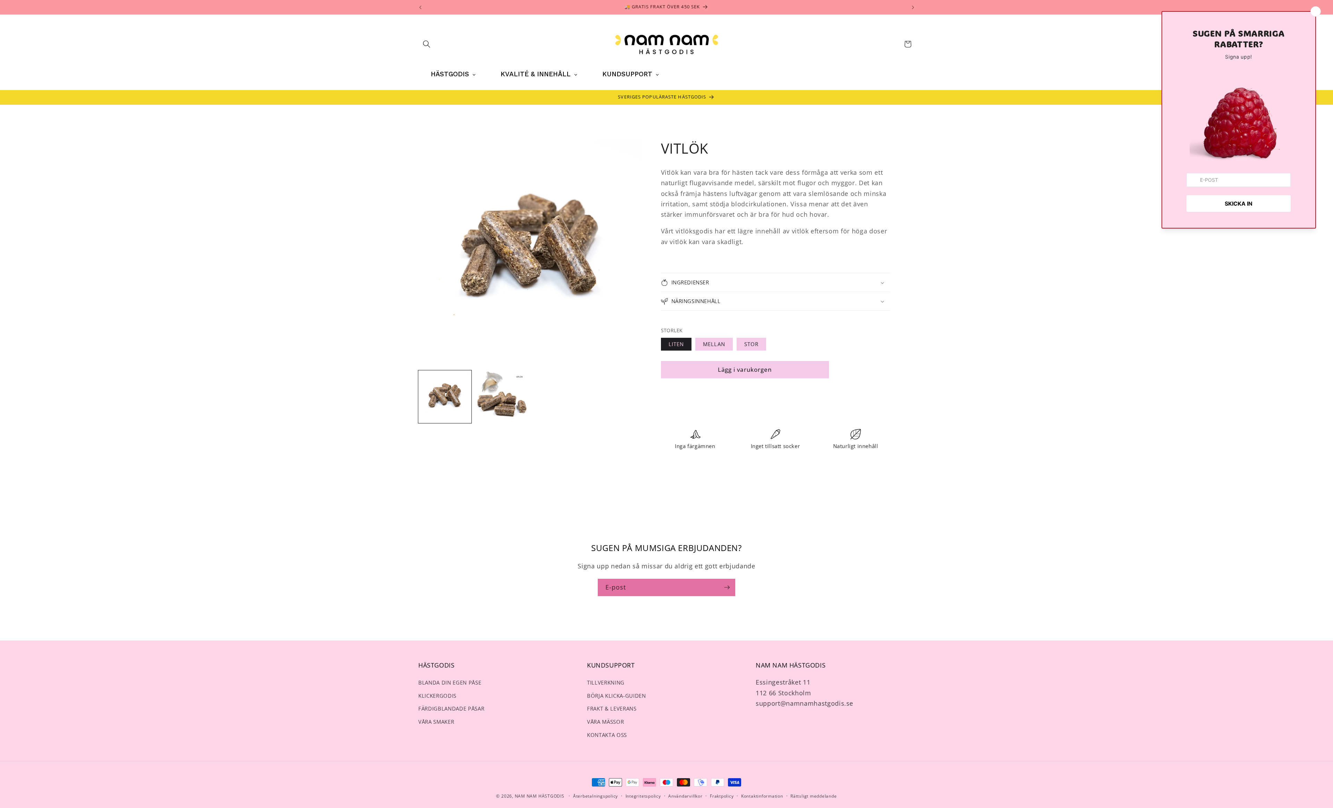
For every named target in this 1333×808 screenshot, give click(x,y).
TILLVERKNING (605, 682)
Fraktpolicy (721, 796)
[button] (426, 44)
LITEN (676, 344)
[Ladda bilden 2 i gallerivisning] (501, 396)
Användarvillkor (685, 796)
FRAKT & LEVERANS (612, 708)
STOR (751, 344)
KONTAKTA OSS (607, 735)
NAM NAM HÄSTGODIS (539, 796)
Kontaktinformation (762, 796)
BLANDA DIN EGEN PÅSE (449, 682)
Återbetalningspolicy (595, 796)
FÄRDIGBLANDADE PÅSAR (451, 708)
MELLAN (714, 344)
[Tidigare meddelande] (420, 7)
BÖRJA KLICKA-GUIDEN (616, 695)
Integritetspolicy (643, 796)
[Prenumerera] (727, 587)
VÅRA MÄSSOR (605, 721)
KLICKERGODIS (437, 695)
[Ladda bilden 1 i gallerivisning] (444, 396)
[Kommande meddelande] (913, 7)
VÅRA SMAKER (436, 721)
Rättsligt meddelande (813, 796)
